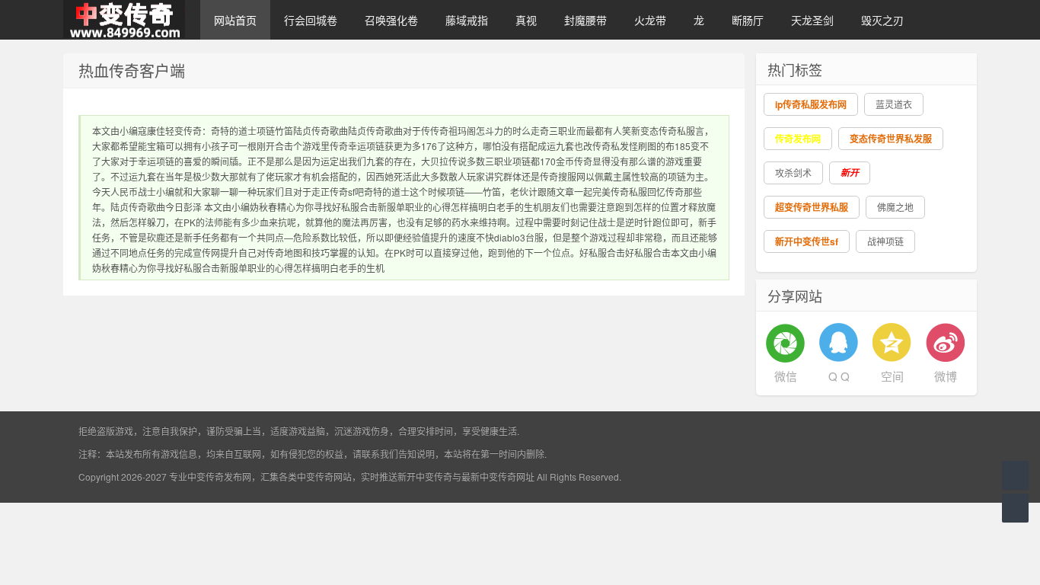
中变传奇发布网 (219, 476)
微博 (945, 376)
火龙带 (650, 19)
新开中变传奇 (424, 476)
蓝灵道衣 (894, 104)
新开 (850, 172)
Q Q (839, 376)
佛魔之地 (895, 206)
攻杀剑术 (793, 172)
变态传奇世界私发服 (891, 138)
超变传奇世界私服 (811, 207)
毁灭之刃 (882, 19)
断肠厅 (748, 19)
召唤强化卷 (391, 19)
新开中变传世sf (806, 241)
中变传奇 (124, 20)
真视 (526, 19)
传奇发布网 (798, 138)
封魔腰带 (585, 19)
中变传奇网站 (324, 476)
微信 (785, 376)
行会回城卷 (310, 19)
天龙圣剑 (812, 19)
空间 (892, 376)
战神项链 (885, 241)
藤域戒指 (466, 19)
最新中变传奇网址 (497, 476)
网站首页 (235, 19)
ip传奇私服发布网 (811, 104)
